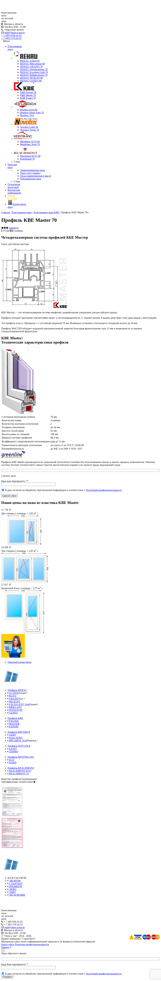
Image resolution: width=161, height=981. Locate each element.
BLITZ (12, 695)
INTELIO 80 (15, 710)
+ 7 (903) (11, 38)
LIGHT (12, 748)
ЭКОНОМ (14, 880)
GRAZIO (13, 698)
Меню (6, 41)
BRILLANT (15, 707)
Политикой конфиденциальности (104, 490)
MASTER (13, 724)
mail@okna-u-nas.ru (14, 32)
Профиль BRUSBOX (19, 732)
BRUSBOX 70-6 (17, 740)
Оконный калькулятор (19, 662)
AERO (12, 735)
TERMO (13, 751)
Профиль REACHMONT (21, 768)
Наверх (5, 947)
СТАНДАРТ (15, 883)
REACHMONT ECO (19, 770)
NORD (12, 762)
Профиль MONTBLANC (21, 757)
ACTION (13, 693)
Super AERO (15, 737)
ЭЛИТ (12, 892)
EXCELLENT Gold (19, 704)
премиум (14, 228)
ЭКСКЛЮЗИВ (16, 895)
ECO (11, 759)
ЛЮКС (12, 889)
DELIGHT (14, 701)
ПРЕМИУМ (15, 886)
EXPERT (13, 726)
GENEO (13, 712)
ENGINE (13, 721)
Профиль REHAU (17, 690)
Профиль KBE (15, 718)
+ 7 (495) (11, 35)
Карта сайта (7, 944)
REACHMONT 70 (18, 773)
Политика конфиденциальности (32, 944)
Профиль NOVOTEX (19, 746)
